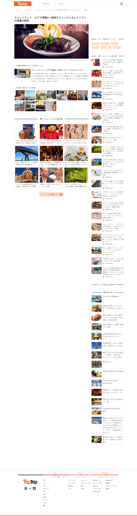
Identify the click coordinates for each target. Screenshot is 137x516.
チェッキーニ (115, 43)
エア (110, 47)
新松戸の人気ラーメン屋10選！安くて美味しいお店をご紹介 (113, 439)
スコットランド (116, 47)
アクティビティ (72, 480)
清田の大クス (107, 362)
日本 (44, 480)
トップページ (17, 10)
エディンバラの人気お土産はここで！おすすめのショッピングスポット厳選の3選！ (113, 205)
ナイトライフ (71, 483)
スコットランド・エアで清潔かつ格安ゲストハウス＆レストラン (62, 10)
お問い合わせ (96, 491)
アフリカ (45, 500)
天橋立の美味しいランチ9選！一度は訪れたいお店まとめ (113, 308)
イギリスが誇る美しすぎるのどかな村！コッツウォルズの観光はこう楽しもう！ (113, 162)
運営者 (107, 488)
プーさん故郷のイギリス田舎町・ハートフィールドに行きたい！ (113, 183)
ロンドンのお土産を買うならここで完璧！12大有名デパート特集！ (113, 129)
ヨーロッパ (28, 10)
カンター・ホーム (105, 43)
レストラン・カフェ (86, 483)
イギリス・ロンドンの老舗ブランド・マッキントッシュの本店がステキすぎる (113, 194)
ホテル (70, 488)
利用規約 (108, 483)
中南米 (45, 497)
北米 (44, 491)
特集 (44, 505)
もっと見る (51, 194)
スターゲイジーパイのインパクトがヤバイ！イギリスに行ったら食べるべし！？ (113, 84)
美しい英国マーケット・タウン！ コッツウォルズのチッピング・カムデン (113, 250)
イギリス (38, 10)
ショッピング (84, 480)
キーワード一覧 (97, 483)
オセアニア (46, 488)
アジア (45, 483)
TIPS (82, 486)
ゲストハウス (96, 47)
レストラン (103, 47)
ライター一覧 (96, 488)
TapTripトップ (97, 480)
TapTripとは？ (109, 480)
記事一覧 (47, 3)
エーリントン (96, 43)
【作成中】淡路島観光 (111, 296)
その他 (82, 488)
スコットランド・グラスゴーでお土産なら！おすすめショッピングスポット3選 (113, 226)
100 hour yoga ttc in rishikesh (113, 371)
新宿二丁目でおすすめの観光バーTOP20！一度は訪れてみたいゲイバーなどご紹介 (113, 355)
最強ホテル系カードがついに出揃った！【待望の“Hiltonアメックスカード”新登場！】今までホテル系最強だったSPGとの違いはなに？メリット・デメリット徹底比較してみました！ (113, 425)
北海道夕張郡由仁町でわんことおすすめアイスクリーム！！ (113, 336)
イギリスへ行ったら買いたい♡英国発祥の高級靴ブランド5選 (113, 173)
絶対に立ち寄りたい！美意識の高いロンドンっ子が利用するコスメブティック (113, 105)
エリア (62, 3)
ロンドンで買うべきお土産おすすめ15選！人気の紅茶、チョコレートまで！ (113, 73)
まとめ (45, 503)
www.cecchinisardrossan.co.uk (81, 60)
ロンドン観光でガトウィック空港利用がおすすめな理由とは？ (113, 94)
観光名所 (70, 486)
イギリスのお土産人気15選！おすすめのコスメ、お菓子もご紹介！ (113, 62)
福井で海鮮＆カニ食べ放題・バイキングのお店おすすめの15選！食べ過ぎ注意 (113, 317)
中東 (44, 494)
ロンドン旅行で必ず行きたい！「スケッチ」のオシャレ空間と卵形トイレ (113, 216)
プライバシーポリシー (112, 486)
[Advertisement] (108, 25)
